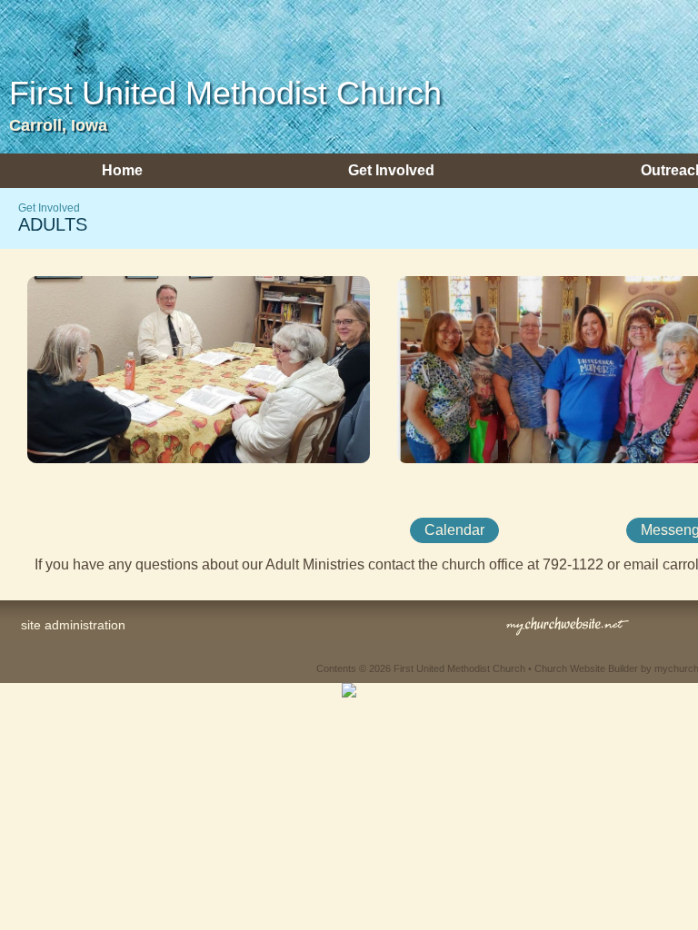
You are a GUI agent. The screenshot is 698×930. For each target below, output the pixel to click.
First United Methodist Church (225, 93)
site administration (73, 625)
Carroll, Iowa (58, 125)
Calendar (454, 530)
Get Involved (49, 208)
